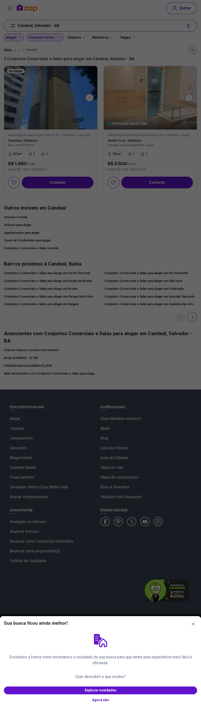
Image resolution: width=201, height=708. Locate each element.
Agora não (100, 700)
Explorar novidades (100, 690)
